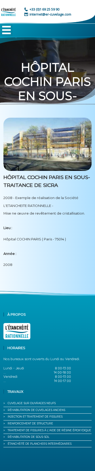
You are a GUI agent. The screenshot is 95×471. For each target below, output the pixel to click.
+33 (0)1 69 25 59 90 (44, 9)
